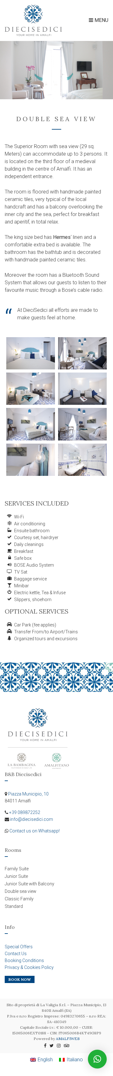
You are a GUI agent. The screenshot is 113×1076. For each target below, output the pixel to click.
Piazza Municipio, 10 (28, 793)
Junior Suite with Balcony (29, 883)
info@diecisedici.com (31, 819)
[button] (97, 1059)
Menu (100, 20)
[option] (56, 70)
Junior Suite (16, 876)
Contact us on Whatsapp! (34, 830)
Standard (14, 906)
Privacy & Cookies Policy (29, 967)
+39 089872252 (24, 812)
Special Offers (19, 946)
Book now (19, 979)
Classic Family (19, 898)
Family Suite (17, 868)
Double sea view (20, 891)
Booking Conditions (24, 960)
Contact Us (16, 953)
